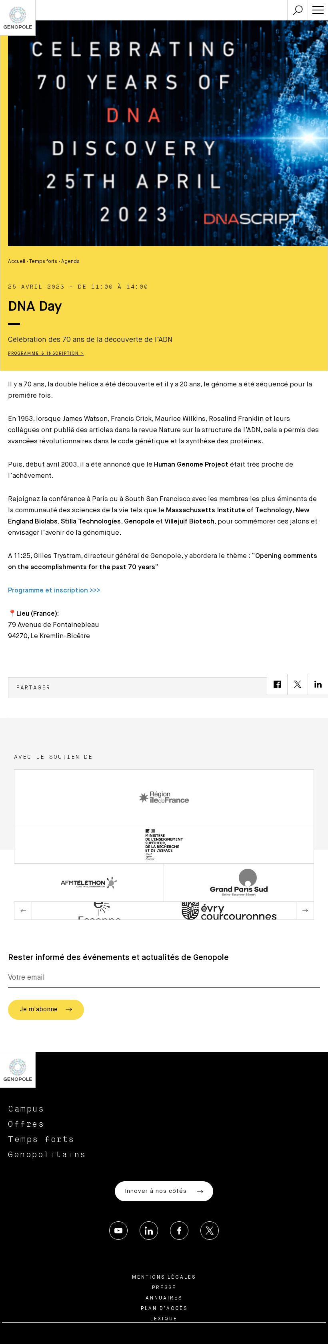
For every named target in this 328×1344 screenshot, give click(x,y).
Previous (23, 911)
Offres (26, 1124)
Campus (26, 1109)
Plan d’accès (164, 1308)
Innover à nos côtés (157, 1191)
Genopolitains (47, 1155)
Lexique (164, 1319)
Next (305, 911)
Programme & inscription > (46, 354)
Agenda (70, 261)
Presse (164, 1287)
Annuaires (164, 1298)
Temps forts (43, 261)
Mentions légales (164, 1277)
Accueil (16, 261)
